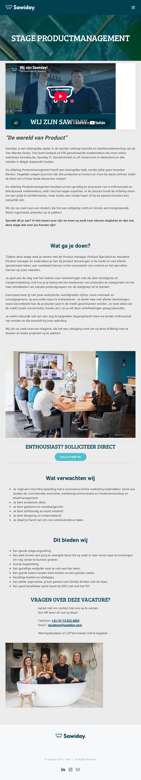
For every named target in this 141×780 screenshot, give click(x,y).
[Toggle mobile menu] (133, 7)
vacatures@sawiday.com (65, 625)
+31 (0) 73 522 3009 (65, 621)
